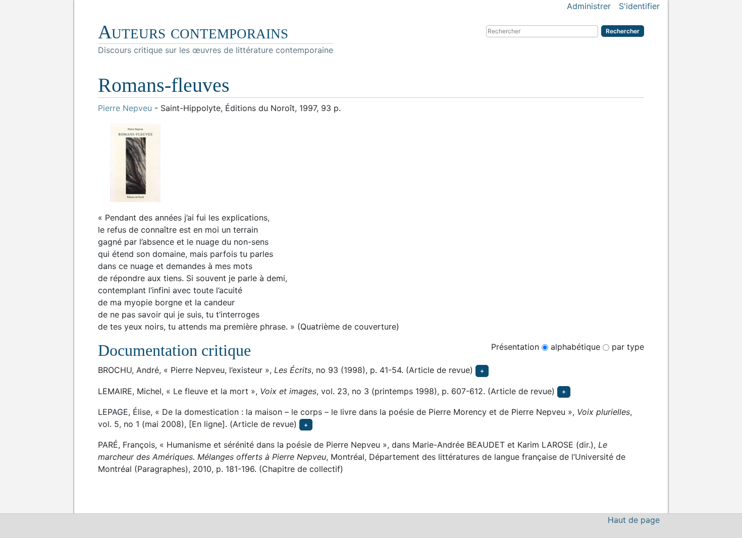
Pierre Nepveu (125, 108)
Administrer (589, 6)
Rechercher (623, 31)
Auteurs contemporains (193, 31)
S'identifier (639, 6)
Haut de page (634, 520)
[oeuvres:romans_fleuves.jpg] (371, 162)
